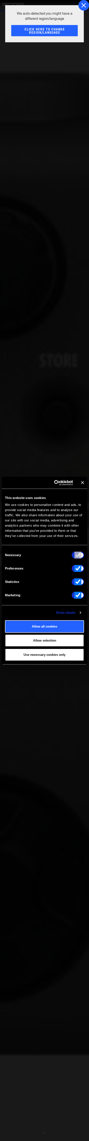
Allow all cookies (44, 626)
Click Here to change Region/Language (45, 31)
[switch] (78, 568)
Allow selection (44, 640)
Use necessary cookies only (44, 654)
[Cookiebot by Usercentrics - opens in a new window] (55, 483)
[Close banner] (82, 482)
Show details (66, 612)
